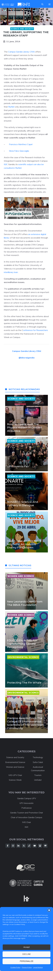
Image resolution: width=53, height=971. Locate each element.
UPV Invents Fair (18, 466)
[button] (49, 910)
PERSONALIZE (26, 961)
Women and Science (15, 767)
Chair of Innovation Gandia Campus (26, 817)
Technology (38, 757)
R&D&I (6, 29)
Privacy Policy (27, 967)
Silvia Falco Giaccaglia (19, 151)
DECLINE (26, 954)
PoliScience (26, 808)
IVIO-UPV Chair (15, 775)
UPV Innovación (26, 803)
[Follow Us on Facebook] (8, 846)
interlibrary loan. (11, 272)
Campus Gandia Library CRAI (21, 51)
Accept (26, 947)
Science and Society (22, 29)
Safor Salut (38, 762)
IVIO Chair (26, 822)
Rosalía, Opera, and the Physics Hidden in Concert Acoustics (24, 427)
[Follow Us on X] (24, 846)
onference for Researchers (35, 330)
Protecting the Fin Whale (24, 682)
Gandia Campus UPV (26, 798)
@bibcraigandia (26, 357)
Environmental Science (15, 762)
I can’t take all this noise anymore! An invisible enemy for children (24, 544)
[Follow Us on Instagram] (13, 846)
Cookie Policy (15, 967)
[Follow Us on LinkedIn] (18, 846)
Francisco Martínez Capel (20, 144)
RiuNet (11, 106)
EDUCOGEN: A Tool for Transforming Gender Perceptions (22, 644)
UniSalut (38, 780)
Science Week (15, 780)
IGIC (6, 164)
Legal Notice (38, 967)
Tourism (37, 775)
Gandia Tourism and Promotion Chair (26, 812)
